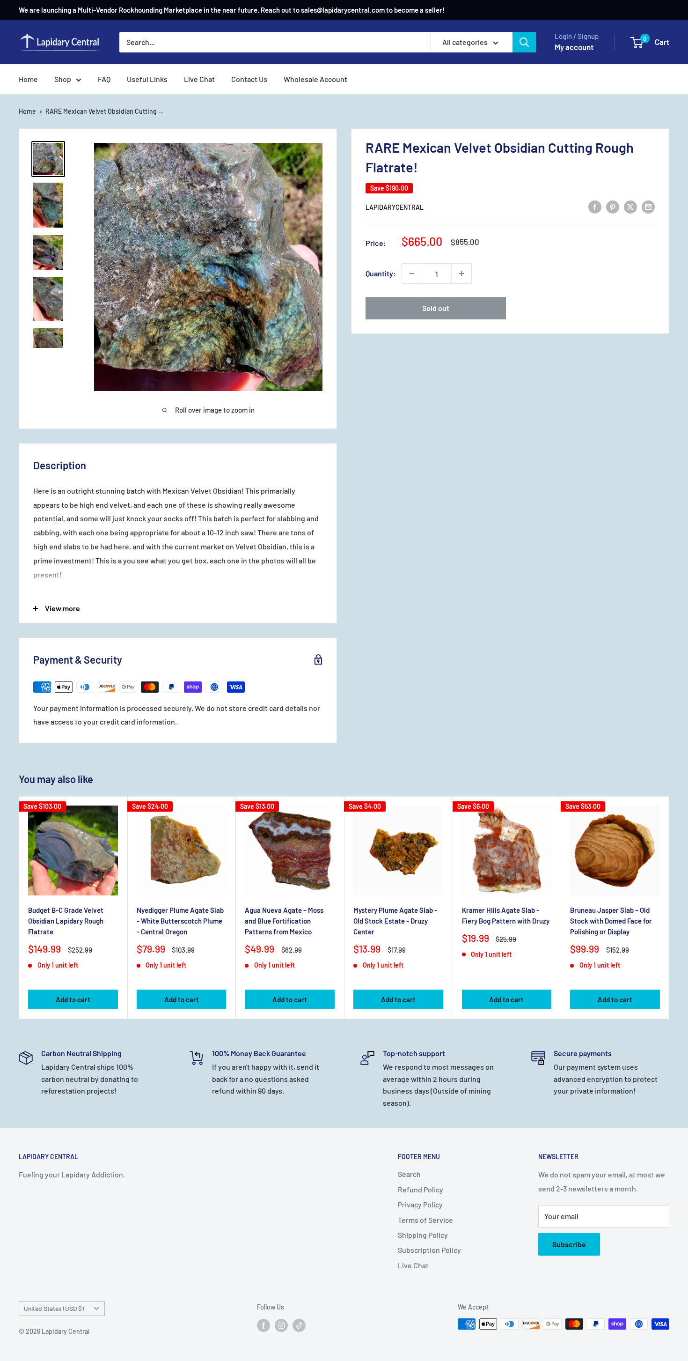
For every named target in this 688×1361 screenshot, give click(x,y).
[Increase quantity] (461, 273)
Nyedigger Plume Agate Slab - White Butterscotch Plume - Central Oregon (180, 921)
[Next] (669, 908)
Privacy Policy (420, 1204)
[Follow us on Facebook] (263, 1324)
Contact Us (249, 78)
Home (28, 78)
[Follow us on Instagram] (281, 1324)
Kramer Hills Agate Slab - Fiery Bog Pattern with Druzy (505, 915)
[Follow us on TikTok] (299, 1324)
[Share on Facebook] (594, 206)
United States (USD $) (54, 1308)
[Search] (524, 42)
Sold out (435, 307)
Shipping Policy (423, 1234)
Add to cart (73, 1000)
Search (409, 1173)
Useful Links (147, 78)
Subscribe (569, 1244)
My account (574, 47)
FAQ (104, 78)
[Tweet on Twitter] (630, 206)
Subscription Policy (429, 1249)
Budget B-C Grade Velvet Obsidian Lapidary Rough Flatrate (65, 921)
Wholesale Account (315, 78)
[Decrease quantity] (412, 273)
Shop (62, 78)
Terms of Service (425, 1219)
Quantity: (381, 273)
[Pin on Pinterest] (612, 206)
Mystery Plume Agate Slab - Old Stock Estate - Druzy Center (395, 921)
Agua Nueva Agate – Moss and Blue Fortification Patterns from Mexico (284, 921)
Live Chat (199, 78)
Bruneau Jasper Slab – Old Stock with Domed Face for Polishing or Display (611, 921)
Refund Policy (420, 1189)
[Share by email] (648, 206)
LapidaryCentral (395, 207)
